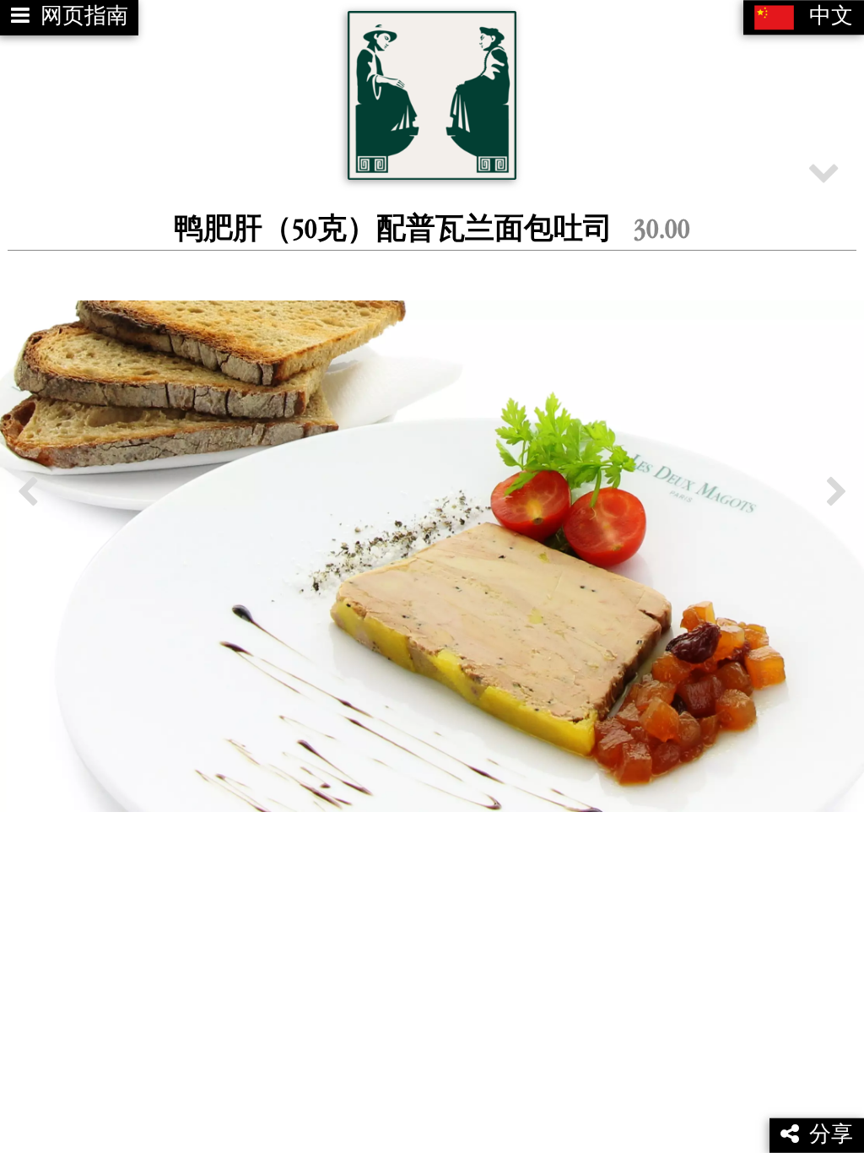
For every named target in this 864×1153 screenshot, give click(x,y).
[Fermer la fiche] (823, 171)
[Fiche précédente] (27, 492)
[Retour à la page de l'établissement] (432, 95)
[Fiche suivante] (836, 492)
